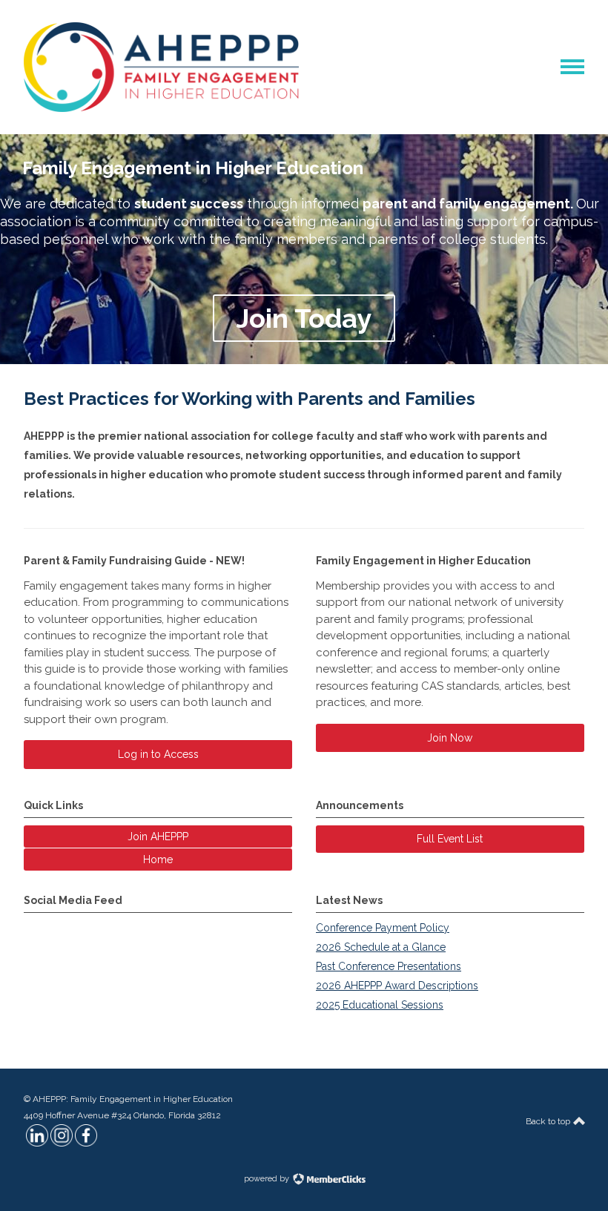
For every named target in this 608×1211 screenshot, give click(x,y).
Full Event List (450, 839)
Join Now (449, 738)
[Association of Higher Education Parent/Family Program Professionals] (161, 108)
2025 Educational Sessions (379, 1005)
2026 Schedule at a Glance (381, 947)
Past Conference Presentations (388, 966)
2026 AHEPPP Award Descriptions (397, 985)
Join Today (304, 318)
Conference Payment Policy (382, 928)
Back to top (549, 1121)
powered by (267, 1179)
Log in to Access (158, 754)
